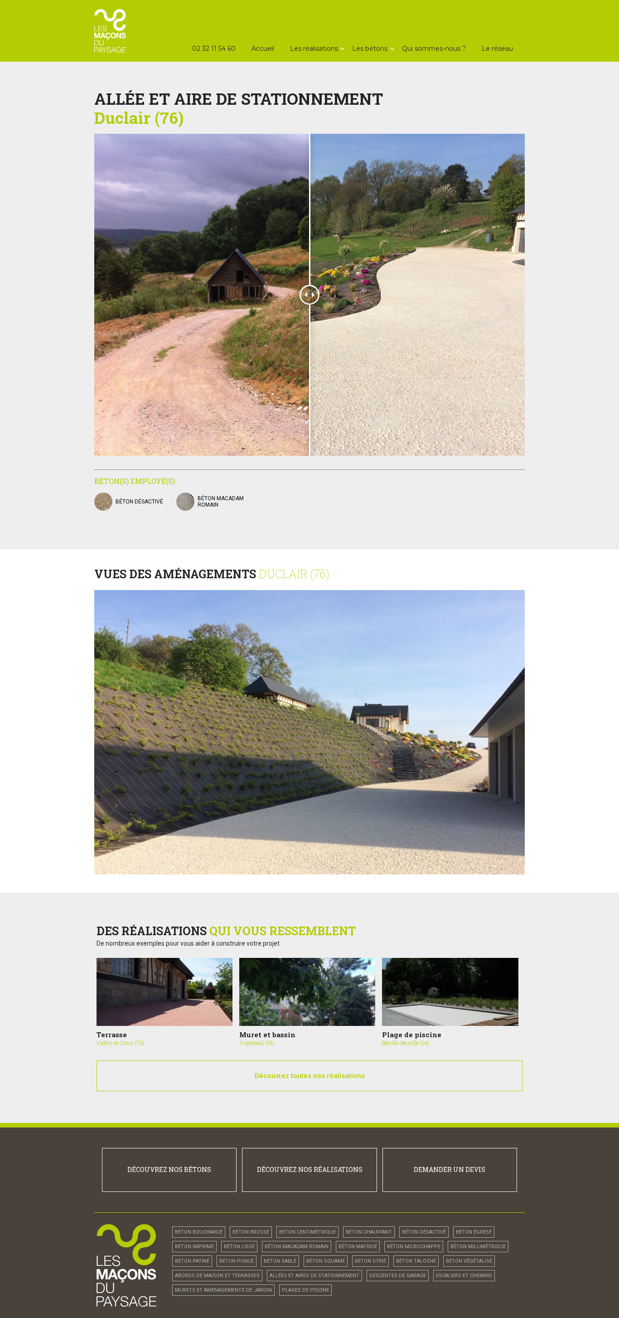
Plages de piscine (305, 1290)
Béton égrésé (474, 1232)
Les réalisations (314, 48)
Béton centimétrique (307, 1232)
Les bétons (369, 48)
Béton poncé (236, 1261)
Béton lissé (239, 1247)
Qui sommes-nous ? (434, 48)
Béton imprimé (194, 1247)
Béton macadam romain (297, 1247)
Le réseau (497, 48)
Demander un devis (449, 1169)
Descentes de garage (397, 1276)
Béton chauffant (369, 1232)
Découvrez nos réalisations (310, 1169)
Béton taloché (416, 1261)
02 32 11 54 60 (214, 48)
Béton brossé (250, 1232)
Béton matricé (358, 1247)
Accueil (262, 48)
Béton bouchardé (198, 1232)
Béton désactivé (139, 501)
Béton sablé (280, 1261)
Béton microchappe (413, 1247)
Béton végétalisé (469, 1261)
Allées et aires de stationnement (314, 1276)
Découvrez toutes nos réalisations (310, 1076)
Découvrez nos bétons (169, 1169)
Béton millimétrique (478, 1247)
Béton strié (370, 1261)
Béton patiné (192, 1261)
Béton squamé (325, 1261)
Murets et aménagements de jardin (223, 1290)
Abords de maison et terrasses (217, 1276)
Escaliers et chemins (464, 1276)
